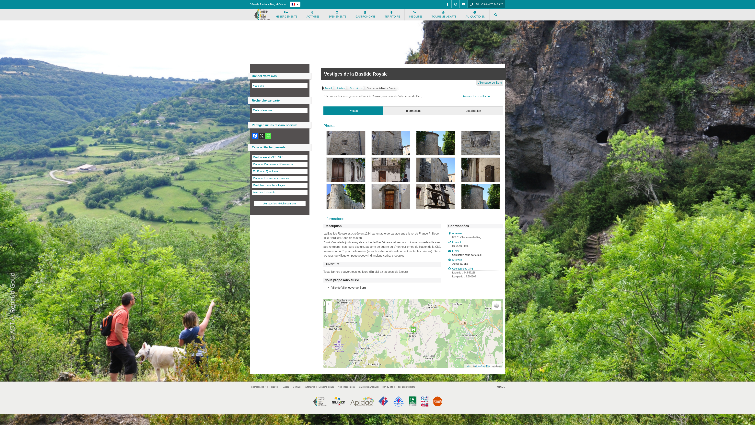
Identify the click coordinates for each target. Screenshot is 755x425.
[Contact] (464, 4)
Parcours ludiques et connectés (271, 178)
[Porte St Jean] (391, 186)
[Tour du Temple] (480, 186)
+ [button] (329, 304)
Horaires (275, 387)
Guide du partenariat (368, 387)
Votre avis (258, 85)
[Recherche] (495, 14)
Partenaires (309, 387)
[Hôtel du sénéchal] (391, 159)
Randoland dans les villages (269, 185)
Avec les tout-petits (264, 192)
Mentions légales (326, 387)
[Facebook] (447, 4)
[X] (262, 136)
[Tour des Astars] (346, 159)
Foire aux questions (406, 387)
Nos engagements (346, 387)
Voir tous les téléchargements (279, 203)
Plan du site (387, 387)
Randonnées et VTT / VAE (268, 157)
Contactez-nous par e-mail (467, 253)
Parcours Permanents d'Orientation (273, 164)
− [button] (329, 310)
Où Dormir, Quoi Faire (265, 171)
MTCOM (501, 387)
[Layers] (496, 305)
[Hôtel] (435, 186)
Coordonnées (258, 387)
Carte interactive (262, 110)
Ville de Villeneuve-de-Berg (348, 287)
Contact (296, 387)
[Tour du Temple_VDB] (435, 133)
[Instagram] (455, 4)
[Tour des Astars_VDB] (391, 133)
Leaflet (468, 366)
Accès (286, 387)
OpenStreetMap (482, 366)
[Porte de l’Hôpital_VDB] (346, 133)
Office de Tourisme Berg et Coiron (268, 4)
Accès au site (460, 263)
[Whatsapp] (268, 136)
